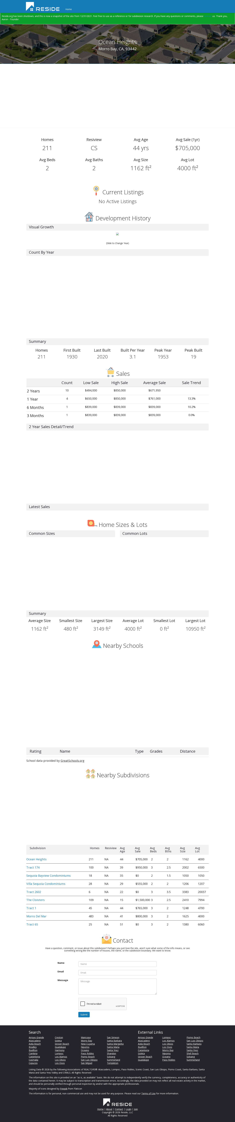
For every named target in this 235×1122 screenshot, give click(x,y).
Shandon (111, 1053)
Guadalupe (60, 1047)
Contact (119, 1109)
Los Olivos (60, 1059)
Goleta (58, 1040)
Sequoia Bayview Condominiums (48, 875)
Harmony (59, 1050)
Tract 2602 (33, 892)
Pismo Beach (88, 1056)
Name (61, 962)
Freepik (63, 1088)
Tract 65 (32, 924)
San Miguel (86, 1063)
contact (208, 16)
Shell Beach (193, 1053)
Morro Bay (86, 1040)
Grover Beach (62, 1043)
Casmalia (33, 1059)
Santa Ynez (112, 1050)
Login (128, 1109)
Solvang (111, 1056)
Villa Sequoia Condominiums (45, 884)
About (109, 1109)
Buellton (33, 1050)
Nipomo (85, 1047)
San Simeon (113, 1037)
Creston (59, 1037)
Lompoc (59, 1053)
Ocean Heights (36, 859)
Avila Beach (35, 1043)
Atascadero (35, 1040)
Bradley (33, 1047)
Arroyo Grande (36, 1037)
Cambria (33, 1053)
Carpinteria (34, 1056)
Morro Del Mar (36, 916)
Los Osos (60, 1063)
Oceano (85, 1050)
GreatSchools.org (72, 761)
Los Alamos (61, 1056)
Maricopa (86, 1037)
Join (136, 1109)
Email (61, 971)
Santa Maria (113, 1047)
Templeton (112, 1063)
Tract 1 (31, 908)
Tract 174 (32, 867)
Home (68, 9)
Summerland (113, 1059)
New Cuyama (88, 1043)
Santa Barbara (114, 1040)
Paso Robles (87, 1053)
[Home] (44, 6)
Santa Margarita (115, 1043)
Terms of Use (148, 1093)
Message (63, 980)
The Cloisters (35, 900)
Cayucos (33, 1063)
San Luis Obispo (89, 1059)
